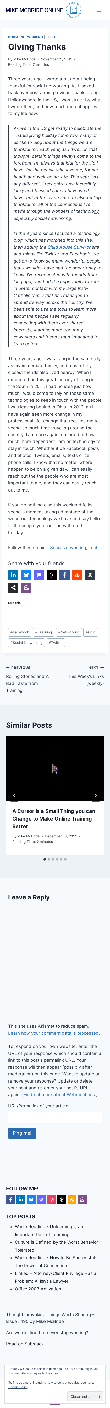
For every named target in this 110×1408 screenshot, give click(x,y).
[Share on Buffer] (90, 575)
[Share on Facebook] (64, 575)
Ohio (90, 632)
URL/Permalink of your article (38, 1105)
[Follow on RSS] (72, 1199)
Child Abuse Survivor (69, 247)
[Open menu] (99, 10)
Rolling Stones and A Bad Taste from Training (27, 679)
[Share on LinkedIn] (13, 575)
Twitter (56, 643)
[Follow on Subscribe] (82, 1199)
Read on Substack (25, 1343)
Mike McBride (24, 59)
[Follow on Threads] (61, 1199)
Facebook (19, 632)
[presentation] (55, 768)
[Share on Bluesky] (26, 575)
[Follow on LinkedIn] (20, 1199)
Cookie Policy (18, 1387)
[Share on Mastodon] (39, 575)
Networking (68, 632)
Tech (50, 37)
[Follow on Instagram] (51, 1199)
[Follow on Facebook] (10, 1199)
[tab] (44, 859)
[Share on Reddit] (77, 575)
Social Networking (26, 643)
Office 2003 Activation (38, 1288)
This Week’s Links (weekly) (86, 676)
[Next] (96, 796)
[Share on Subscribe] (26, 588)
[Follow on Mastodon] (41, 1199)
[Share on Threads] (52, 575)
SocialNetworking (25, 37)
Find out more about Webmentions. (60, 1094)
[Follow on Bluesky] (31, 1199)
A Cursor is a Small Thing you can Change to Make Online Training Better (53, 818)
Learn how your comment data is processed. (54, 1033)
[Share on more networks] (13, 588)
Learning (43, 632)
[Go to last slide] (14, 796)
